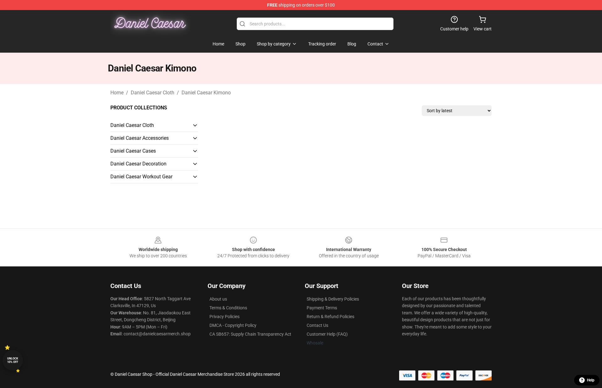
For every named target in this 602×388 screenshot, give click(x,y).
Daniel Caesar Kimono (206, 93)
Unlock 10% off (12, 360)
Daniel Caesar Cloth (152, 93)
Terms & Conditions (228, 307)
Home (117, 93)
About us (218, 298)
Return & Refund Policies (330, 316)
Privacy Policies (224, 316)
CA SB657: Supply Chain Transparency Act (250, 334)
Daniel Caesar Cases (133, 151)
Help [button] (590, 380)
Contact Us (317, 325)
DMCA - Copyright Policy (232, 325)
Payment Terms (322, 307)
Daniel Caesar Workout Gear (141, 177)
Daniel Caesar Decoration (138, 164)
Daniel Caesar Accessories (139, 138)
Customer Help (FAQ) (327, 334)
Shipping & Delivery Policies (333, 298)
